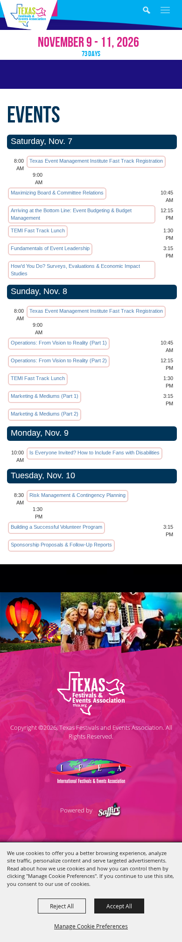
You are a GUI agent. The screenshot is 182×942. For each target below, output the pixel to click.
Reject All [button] (62, 906)
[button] (153, 11)
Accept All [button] (119, 906)
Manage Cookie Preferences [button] (91, 926)
